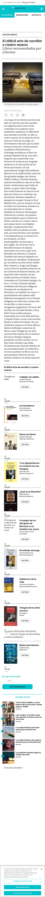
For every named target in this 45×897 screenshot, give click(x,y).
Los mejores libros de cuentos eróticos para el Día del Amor (28, 741)
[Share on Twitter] (12, 115)
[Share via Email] (23, 115)
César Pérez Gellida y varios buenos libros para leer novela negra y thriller (29, 704)
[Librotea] (19, 782)
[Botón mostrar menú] (3, 9)
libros (10, 681)
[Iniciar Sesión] (41, 8)
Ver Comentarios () (17, 687)
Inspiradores (22, 15)
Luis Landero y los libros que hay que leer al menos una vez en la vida (29, 717)
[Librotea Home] (22, 9)
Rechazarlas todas (22, 887)
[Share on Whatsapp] (17, 115)
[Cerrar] (41, 869)
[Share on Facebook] (6, 115)
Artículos (36, 15)
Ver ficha (25, 387)
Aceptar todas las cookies (22, 893)
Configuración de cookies (22, 881)
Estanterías (7, 15)
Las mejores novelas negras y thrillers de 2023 (28, 753)
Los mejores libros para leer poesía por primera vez (28, 728)
